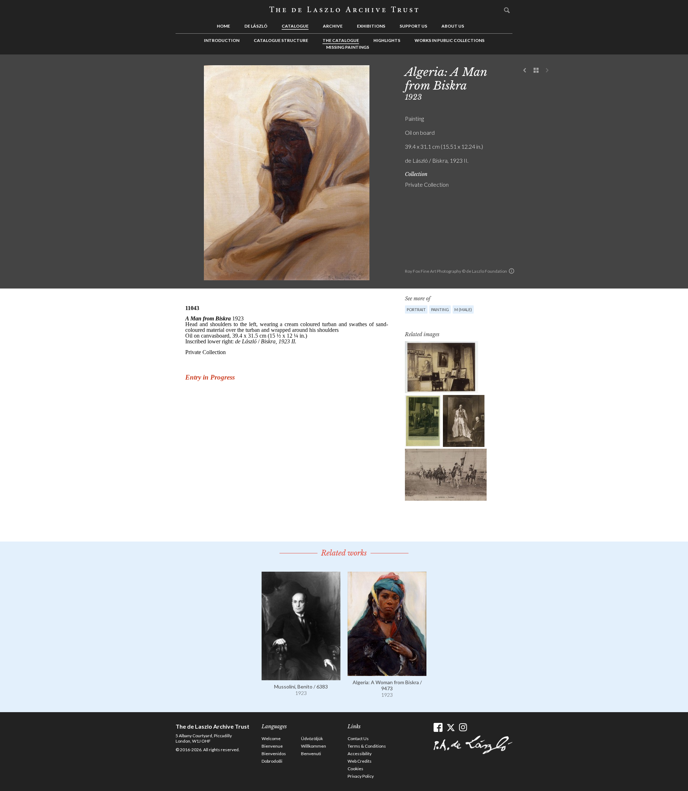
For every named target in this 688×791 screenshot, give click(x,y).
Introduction (221, 40)
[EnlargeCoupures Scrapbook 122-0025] (463, 421)
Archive (333, 26)
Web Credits (360, 761)
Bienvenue (272, 746)
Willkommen (313, 746)
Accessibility (360, 753)
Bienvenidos (274, 753)
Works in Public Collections (449, 40)
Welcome (271, 738)
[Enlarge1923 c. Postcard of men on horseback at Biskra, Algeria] (446, 475)
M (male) (463, 309)
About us (452, 26)
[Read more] (301, 676)
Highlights (386, 40)
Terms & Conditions (367, 746)
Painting (440, 309)
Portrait (416, 309)
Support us (413, 26)
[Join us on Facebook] (438, 727)
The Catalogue (340, 40)
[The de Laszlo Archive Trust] (344, 10)
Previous (525, 70)
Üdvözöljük (312, 738)
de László (255, 26)
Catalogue (295, 26)
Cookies (355, 768)
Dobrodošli (272, 761)
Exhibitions (371, 26)
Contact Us (358, 738)
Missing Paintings (347, 47)
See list (536, 70)
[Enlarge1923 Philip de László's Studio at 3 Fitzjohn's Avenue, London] (441, 367)
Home (223, 26)
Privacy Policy (361, 776)
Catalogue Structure (281, 40)
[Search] (507, 10)
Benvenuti (311, 753)
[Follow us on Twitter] (450, 727)
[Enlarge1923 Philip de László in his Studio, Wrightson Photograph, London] (423, 421)
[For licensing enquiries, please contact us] (511, 271)
